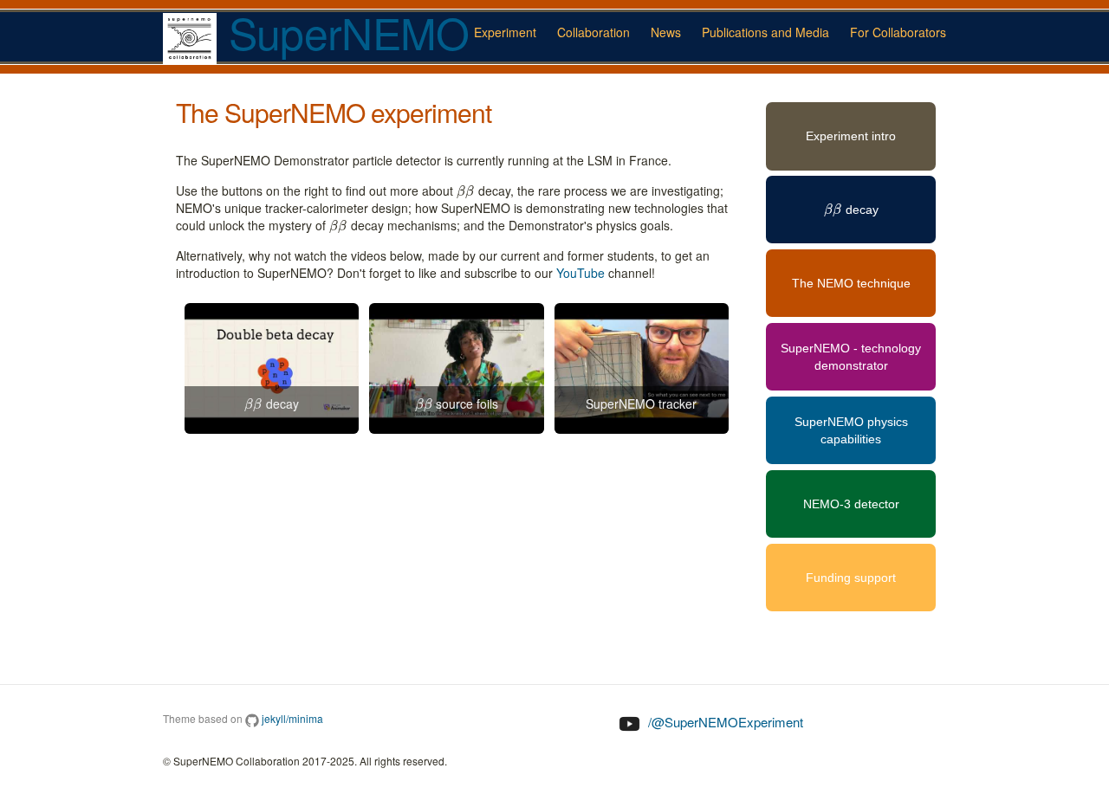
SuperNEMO (343, 35)
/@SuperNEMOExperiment (724, 722)
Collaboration (593, 32)
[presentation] (466, 190)
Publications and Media (765, 32)
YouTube (580, 272)
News (666, 32)
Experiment (505, 32)
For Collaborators (898, 32)
